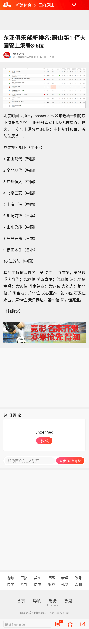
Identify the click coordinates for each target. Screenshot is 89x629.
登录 (68, 601)
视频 (10, 577)
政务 (78, 577)
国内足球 (46, 5)
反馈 (52, 601)
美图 (37, 577)
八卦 (24, 584)
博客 (51, 577)
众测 (78, 584)
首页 (21, 601)
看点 (64, 577)
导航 (37, 601)
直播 (24, 577)
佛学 (64, 584)
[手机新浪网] (6, 5)
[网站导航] (84, 5)
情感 (37, 584)
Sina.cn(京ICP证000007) (33, 612)
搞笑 (10, 584)
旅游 (51, 584)
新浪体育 (23, 5)
